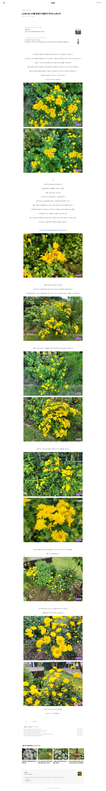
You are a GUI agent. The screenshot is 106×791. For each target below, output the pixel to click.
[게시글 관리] (30, 722)
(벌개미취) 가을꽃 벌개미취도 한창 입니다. (31, 729)
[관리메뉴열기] (103, 2)
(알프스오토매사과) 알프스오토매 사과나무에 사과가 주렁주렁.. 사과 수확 (37, 733)
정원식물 (30, 726)
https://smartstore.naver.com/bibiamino (34, 37)
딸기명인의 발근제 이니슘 (32, 40)
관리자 (58, 788)
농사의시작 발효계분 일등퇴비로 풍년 (34, 31)
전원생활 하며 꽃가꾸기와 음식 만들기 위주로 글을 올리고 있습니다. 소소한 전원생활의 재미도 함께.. (44, 777)
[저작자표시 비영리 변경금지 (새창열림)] (39, 721)
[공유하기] (28, 722)
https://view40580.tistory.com (32, 27)
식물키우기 (26, 726)
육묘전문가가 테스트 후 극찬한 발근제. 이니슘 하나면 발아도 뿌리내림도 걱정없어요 (47, 42)
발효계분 (27, 29)
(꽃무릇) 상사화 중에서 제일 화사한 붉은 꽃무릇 (32, 735)
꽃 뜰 (53, 3)
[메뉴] (3, 2)
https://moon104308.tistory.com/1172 (52, 230)
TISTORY (53, 788)
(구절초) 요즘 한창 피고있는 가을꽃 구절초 (31, 732)
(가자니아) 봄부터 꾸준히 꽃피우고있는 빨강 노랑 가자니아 (34, 730)
